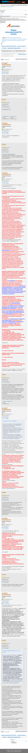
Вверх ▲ (20, 750)
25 (9, 70)
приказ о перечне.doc (7, 401)
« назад (20, 54)
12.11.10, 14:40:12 (5, 152)
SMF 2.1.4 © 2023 (10, 751)
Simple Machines (17, 751)
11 (9, 106)
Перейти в (12, 739)
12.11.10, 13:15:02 (5, 133)
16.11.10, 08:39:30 (5, 648)
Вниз (2, 59)
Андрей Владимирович (6, 63)
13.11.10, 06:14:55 (6, 382)
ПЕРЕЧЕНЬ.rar (6, 116)
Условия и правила (14, 750)
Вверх (2, 731)
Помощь (8, 750)
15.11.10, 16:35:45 (6, 603)
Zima (4, 99)
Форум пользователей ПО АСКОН (13, 32)
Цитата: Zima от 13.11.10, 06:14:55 (10, 420)
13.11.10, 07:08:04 (5, 418)
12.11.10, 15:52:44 (5, 183)
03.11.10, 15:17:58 (5, 73)
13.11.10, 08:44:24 (5, 582)
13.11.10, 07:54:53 (5, 528)
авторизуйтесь (10, 6)
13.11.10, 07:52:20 (5, 500)
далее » (25, 54)
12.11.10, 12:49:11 (6, 107)
